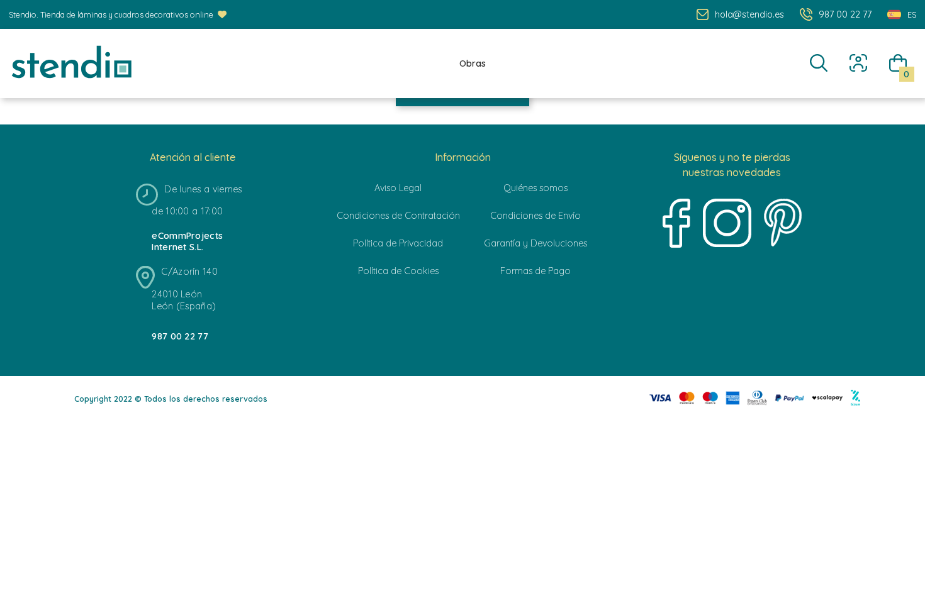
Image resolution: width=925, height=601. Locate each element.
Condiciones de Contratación (398, 215)
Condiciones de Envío (535, 215)
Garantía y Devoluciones (535, 243)
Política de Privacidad (398, 243)
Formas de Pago (535, 271)
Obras (472, 63)
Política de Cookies (398, 271)
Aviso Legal (398, 188)
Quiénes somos (535, 188)
